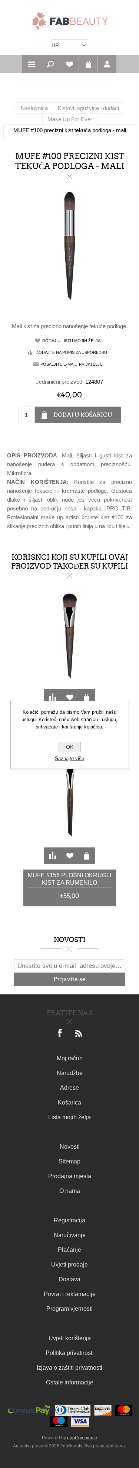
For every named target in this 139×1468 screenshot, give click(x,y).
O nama (69, 1191)
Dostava (69, 1279)
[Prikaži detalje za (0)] (69, 650)
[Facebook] (60, 1033)
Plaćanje (69, 1250)
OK (69, 747)
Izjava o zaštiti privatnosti (69, 1368)
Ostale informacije (69, 1382)
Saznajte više (69, 758)
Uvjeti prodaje (69, 1264)
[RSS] (79, 1033)
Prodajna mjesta (69, 1176)
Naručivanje (70, 1235)
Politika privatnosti (70, 1353)
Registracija (69, 1220)
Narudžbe (70, 1073)
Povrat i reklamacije (70, 1294)
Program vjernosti (69, 1309)
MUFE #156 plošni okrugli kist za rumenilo (69, 879)
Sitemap (69, 1161)
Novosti (70, 1147)
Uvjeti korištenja (70, 1338)
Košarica (88, 64)
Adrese (69, 1088)
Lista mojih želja (69, 1117)
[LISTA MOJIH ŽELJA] (69, 64)
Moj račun (70, 1058)
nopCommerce (82, 1437)
